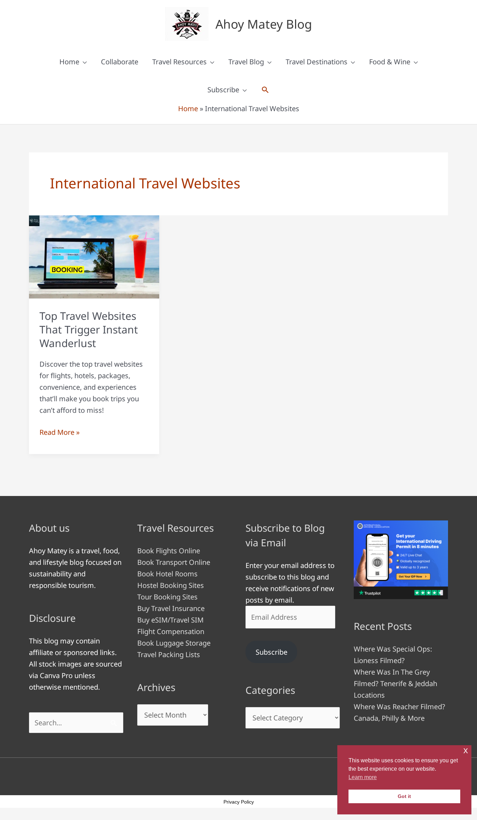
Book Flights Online (168, 550)
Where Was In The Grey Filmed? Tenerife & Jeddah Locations (395, 683)
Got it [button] (404, 796)
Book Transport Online (173, 562)
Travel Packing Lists (168, 654)
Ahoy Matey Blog (263, 24)
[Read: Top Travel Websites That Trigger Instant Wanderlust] (94, 256)
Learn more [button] (362, 777)
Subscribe (223, 89)
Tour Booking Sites (167, 597)
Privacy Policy (238, 802)
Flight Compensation (170, 631)
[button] (265, 89)
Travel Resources (179, 61)
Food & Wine (389, 61)
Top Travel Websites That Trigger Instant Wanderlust (88, 329)
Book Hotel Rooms (167, 573)
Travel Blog (246, 61)
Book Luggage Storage (174, 643)
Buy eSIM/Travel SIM (170, 620)
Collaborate (119, 61)
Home (69, 61)
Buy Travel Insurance (171, 608)
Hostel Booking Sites (170, 585)
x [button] (465, 750)
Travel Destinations (316, 61)
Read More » (59, 432)
